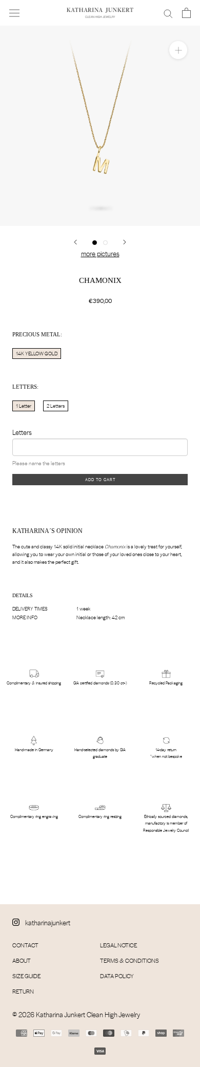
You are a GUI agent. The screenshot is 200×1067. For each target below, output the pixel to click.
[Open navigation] (14, 13)
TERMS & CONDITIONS (129, 960)
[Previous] (75, 242)
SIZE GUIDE (26, 976)
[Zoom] (178, 50)
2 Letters (56, 406)
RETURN (23, 991)
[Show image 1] (94, 242)
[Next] (124, 242)
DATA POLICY (117, 976)
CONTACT (25, 945)
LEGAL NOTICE (118, 945)
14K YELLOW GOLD (36, 353)
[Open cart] (186, 13)
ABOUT (21, 960)
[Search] (168, 12)
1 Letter (23, 406)
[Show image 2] (105, 242)
